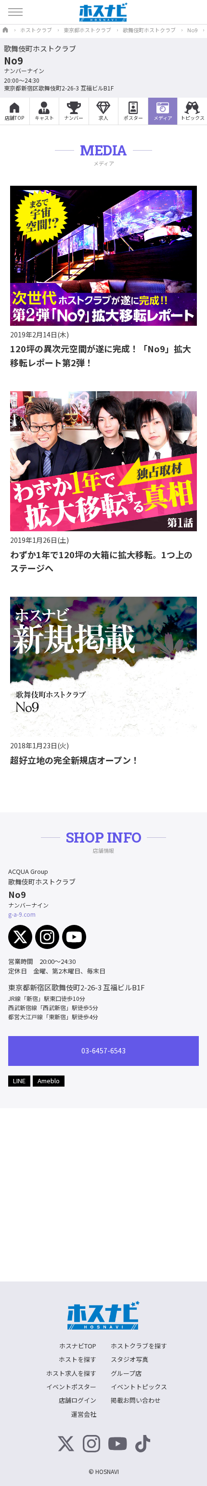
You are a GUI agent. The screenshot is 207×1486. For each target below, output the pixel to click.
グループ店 (126, 1373)
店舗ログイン (77, 1400)
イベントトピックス (139, 1386)
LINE (19, 1080)
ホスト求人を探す (71, 1373)
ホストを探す (77, 1359)
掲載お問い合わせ (136, 1400)
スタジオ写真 (129, 1359)
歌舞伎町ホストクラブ (40, 48)
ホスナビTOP (77, 1345)
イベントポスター (71, 1386)
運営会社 (83, 1414)
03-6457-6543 (103, 1050)
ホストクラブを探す (139, 1345)
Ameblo (49, 1080)
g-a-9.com (22, 914)
